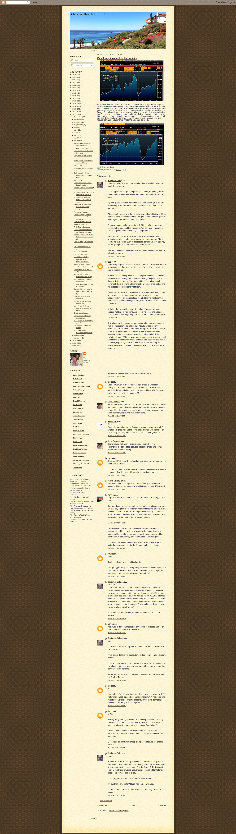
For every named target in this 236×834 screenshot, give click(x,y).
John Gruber (78, 419)
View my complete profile (86, 360)
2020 (74, 90)
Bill (109, 382)
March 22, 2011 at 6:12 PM (117, 436)
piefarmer (112, 421)
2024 (74, 80)
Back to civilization (80, 254)
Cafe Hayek (77, 379)
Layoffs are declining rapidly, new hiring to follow (82, 308)
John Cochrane (79, 416)
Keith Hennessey (80, 427)
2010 (74, 340)
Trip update (78, 165)
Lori (109, 458)
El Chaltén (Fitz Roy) (81, 257)
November (78, 119)
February (77, 335)
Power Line (77, 442)
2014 (74, 106)
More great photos (80, 251)
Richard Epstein (79, 453)
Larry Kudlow (78, 430)
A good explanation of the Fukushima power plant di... (83, 237)
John (110, 495)
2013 (74, 109)
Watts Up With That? (81, 464)
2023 (74, 82)
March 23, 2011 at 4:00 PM (117, 795)
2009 (74, 343)
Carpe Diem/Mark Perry (82, 386)
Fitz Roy (77, 209)
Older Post (161, 805)
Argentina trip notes (81, 212)
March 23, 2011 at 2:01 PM (117, 706)
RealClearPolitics (80, 449)
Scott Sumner (78, 456)
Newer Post (102, 805)
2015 (74, 104)
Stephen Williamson (81, 460)
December (78, 117)
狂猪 (109, 262)
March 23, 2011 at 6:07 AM (117, 576)
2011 (74, 114)
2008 (74, 346)
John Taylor (77, 423)
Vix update (78, 180)
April (76, 138)
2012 (74, 111)
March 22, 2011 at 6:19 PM (117, 453)
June (76, 133)
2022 (74, 85)
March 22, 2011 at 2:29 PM (117, 256)
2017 (74, 98)
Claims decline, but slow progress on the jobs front (83, 175)
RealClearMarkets (80, 445)
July (76, 130)
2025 (74, 77)
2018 (74, 96)
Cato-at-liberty (78, 390)
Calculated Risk (79, 382)
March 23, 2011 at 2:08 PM (117, 748)
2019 (74, 93)
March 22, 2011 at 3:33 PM (117, 396)
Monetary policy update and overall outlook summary (82, 217)
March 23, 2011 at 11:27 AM (117, 633)
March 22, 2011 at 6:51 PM (117, 489)
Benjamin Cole (114, 181)
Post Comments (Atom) (119, 810)
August (77, 127)
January (77, 338)
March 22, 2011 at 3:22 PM (117, 376)
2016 (74, 101)
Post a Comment (106, 801)
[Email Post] (124, 170)
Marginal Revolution (81, 434)
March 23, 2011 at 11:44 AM (117, 680)
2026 (74, 74)
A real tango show (80, 224)
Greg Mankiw (78, 408)
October (77, 122)
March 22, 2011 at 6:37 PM (117, 475)
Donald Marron (79, 401)
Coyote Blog (78, 393)
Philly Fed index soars (82, 227)
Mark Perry (77, 438)
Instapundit (77, 412)
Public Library (114, 481)
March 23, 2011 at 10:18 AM (117, 618)
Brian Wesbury (79, 375)
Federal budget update (82, 222)
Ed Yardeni (77, 405)
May (76, 135)
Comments (77, 65)
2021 (74, 88)
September (78, 125)
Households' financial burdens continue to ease (82, 200)
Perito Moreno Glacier (82, 264)
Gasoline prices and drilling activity (117, 58)
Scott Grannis (114, 402)
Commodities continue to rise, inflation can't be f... (83, 291)
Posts (75, 61)
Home (132, 805)
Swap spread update (81, 313)
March (76, 141)
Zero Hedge (77, 467)
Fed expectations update (83, 148)
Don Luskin (77, 397)
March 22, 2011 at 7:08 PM (117, 548)
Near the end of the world (83, 267)
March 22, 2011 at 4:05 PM (117, 416)
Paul (110, 554)
